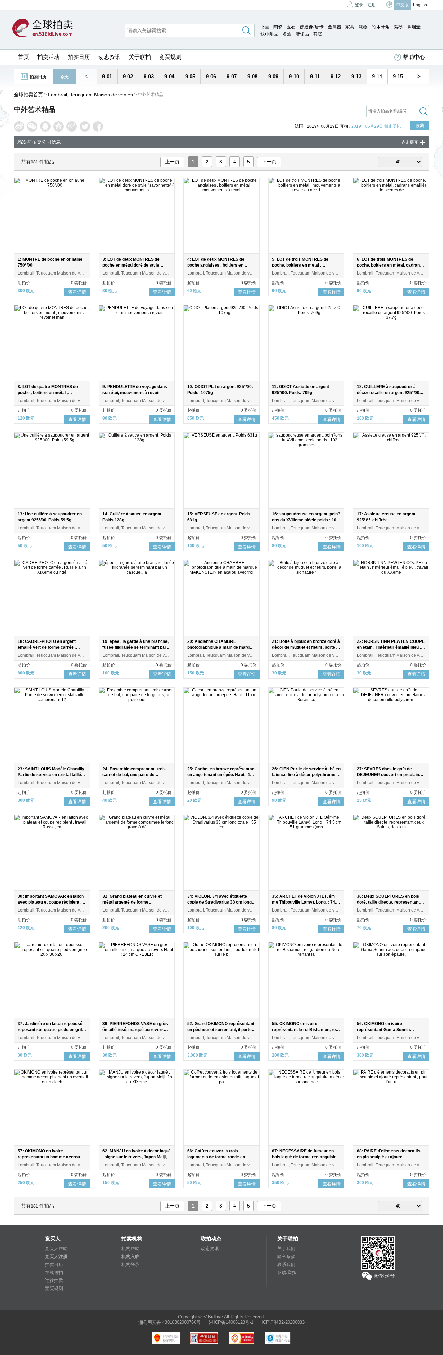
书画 (264, 26)
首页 (23, 57)
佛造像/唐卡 (312, 26)
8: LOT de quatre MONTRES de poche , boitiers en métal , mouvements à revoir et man (48, 392)
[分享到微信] (32, 126)
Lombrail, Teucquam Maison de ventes (90, 94)
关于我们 (286, 1248)
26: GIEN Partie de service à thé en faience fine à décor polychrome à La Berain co (306, 774)
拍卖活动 (48, 57)
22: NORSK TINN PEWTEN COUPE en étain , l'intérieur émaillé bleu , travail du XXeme (391, 647)
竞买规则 (170, 57)
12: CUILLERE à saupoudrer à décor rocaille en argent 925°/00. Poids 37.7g (389, 392)
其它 (317, 33)
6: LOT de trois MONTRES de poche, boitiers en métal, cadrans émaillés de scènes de (389, 265)
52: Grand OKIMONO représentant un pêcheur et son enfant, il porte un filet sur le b (220, 1029)
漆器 (363, 26)
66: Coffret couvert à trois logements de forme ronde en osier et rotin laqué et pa (216, 1157)
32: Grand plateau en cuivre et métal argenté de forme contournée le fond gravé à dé (132, 902)
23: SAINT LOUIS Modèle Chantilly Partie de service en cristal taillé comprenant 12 (51, 774)
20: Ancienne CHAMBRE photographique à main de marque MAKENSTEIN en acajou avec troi (220, 647)
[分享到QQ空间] (58, 126)
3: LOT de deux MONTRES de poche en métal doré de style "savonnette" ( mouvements (131, 265)
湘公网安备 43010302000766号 (169, 1322)
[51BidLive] (42, 28)
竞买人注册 (56, 1256)
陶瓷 (277, 26)
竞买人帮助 (56, 1248)
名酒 (286, 33)
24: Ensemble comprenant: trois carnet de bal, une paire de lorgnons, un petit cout (134, 774)
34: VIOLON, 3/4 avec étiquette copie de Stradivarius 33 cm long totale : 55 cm (219, 902)
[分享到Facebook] (98, 126)
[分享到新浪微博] (19, 126)
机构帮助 (130, 1248)
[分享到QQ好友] (45, 126)
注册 (372, 4)
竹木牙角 (381, 26)
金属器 (334, 26)
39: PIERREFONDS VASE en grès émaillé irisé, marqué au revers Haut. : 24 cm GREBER (135, 1029)
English (420, 4)
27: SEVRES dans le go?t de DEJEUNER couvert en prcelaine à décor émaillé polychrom (391, 774)
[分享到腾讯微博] (71, 126)
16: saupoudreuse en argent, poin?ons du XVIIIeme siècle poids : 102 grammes (306, 520)
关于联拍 (140, 57)
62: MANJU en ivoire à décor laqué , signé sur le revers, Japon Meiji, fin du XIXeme (136, 1157)
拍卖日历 (79, 57)
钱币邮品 (269, 33)
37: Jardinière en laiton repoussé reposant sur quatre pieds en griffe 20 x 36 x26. (52, 1029)
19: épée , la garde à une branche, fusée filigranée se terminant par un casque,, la (135, 647)
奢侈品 (302, 33)
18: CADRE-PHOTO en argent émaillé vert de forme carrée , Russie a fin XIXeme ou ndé (47, 647)
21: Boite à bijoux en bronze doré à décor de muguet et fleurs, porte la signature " (306, 647)
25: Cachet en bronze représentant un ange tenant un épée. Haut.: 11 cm (221, 774)
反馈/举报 (287, 1272)
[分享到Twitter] (85, 126)
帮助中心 (414, 57)
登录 (359, 4)
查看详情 (77, 292)
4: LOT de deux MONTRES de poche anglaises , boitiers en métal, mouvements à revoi (215, 265)
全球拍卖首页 (28, 94)
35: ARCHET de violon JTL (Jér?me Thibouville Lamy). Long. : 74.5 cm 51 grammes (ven (305, 902)
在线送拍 (54, 1272)
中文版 (402, 4)
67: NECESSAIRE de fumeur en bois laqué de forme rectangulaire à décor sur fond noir (305, 1157)
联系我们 (286, 1264)
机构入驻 (130, 1256)
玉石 (291, 26)
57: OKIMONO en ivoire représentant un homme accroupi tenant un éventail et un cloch (50, 1157)
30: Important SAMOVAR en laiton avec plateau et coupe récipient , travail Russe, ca (51, 902)
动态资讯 (109, 57)
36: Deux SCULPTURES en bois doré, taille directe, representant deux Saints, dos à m (388, 902)
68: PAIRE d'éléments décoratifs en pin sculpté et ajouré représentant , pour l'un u (389, 1157)
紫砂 (398, 26)
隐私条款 (286, 1256)
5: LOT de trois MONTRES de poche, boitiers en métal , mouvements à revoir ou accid (302, 265)
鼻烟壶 (414, 26)
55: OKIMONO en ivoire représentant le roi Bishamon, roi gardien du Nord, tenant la (304, 1029)
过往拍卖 (54, 1280)
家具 (349, 26)
